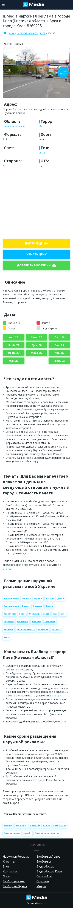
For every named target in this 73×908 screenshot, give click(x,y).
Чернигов (8, 629)
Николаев (36, 621)
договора (55, 695)
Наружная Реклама (16, 856)
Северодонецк (11, 606)
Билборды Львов (48, 856)
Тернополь (49, 621)
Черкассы (9, 621)
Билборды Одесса (15, 886)
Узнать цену (36, 254)
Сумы (63, 614)
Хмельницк (34, 614)
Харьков (38, 598)
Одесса (26, 606)
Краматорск (10, 614)
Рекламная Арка (12, 833)
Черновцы (43, 629)
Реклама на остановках (47, 833)
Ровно (22, 614)
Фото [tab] (8, 44)
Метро (41, 886)
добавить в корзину (36, 265)
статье (7, 568)
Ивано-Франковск (26, 629)
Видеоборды (45, 866)
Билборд (8, 825)
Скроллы (42, 881)
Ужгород (56, 629)
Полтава (50, 598)
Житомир (37, 606)
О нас (6, 876)
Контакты (10, 871)
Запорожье (22, 621)
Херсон (49, 606)
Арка (12, 33)
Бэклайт (27, 833)
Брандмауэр (59, 825)
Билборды (43, 861)
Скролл (46, 825)
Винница (26, 598)
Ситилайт (35, 825)
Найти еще (36, 243)
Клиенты (9, 861)
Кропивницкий (11, 598)
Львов (46, 614)
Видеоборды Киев (49, 871)
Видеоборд (21, 825)
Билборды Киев (14, 881)
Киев (43, 33)
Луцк (55, 614)
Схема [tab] (19, 44)
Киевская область (27, 33)
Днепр (60, 598)
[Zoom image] (36, 72)
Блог (6, 866)
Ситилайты (44, 876)
